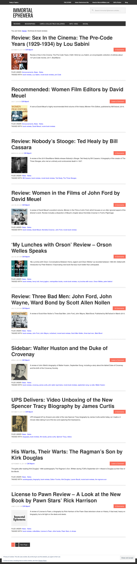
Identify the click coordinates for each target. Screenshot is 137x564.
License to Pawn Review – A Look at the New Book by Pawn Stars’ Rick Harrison (66, 497)
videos (69, 437)
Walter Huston (100, 385)
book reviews (27, 74)
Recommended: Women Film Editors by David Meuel (67, 92)
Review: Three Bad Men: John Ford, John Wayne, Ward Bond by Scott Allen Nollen (61, 299)
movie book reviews (47, 74)
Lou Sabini (36, 74)
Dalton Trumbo (55, 479)
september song (83, 385)
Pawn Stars (65, 531)
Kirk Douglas (65, 479)
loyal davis (59, 385)
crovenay (35, 385)
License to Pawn (46, 531)
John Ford (58, 230)
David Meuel (36, 126)
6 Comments (119, 257)
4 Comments (119, 50)
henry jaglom (44, 281)
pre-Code (58, 74)
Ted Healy (59, 178)
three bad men (89, 333)
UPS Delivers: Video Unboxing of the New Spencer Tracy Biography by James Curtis (62, 402)
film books (43, 437)
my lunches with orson (85, 281)
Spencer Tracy (61, 437)
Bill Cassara (27, 178)
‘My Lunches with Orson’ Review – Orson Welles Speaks (61, 247)
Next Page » (24, 545)
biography (26, 437)
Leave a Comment (117, 101)
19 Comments (119, 308)
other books (57, 531)
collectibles (36, 531)
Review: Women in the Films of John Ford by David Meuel (65, 196)
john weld (51, 385)
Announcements (27, 72)
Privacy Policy (42, 560)
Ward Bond (98, 333)
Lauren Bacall (75, 479)
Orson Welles (98, 281)
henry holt (35, 281)
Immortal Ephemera (23, 12)
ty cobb (92, 385)
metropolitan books (56, 281)
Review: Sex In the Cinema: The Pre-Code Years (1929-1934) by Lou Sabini (62, 40)
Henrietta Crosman (48, 230)
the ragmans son (101, 479)
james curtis (43, 385)
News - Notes (38, 72)
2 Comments (119, 205)
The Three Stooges (69, 178)
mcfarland (52, 333)
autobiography (27, 479)
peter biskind (108, 281)
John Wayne (44, 333)
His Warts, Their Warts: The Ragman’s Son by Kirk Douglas (67, 454)
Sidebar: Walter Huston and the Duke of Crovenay (59, 351)
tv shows (73, 531)
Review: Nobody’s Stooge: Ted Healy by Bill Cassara (64, 144)
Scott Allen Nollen (77, 333)
